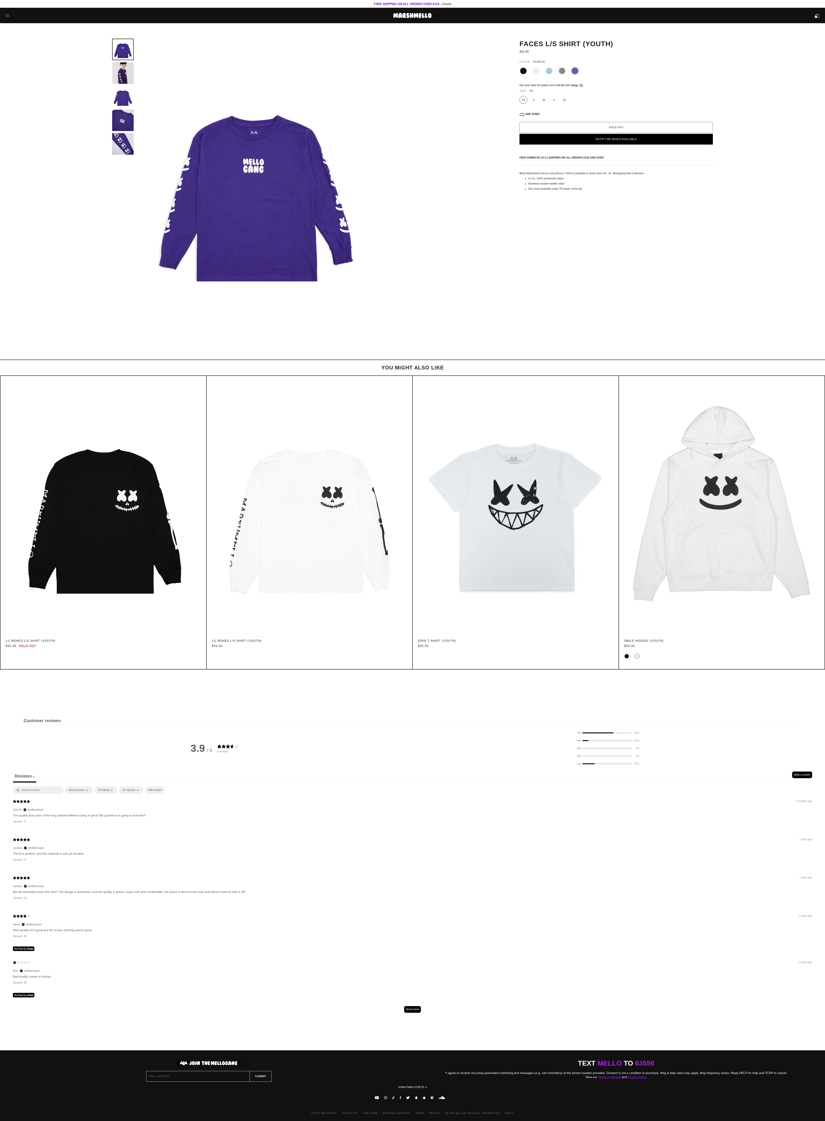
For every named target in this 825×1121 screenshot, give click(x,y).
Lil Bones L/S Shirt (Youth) (30, 640)
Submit (260, 1076)
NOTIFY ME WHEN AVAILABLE (616, 139)
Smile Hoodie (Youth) (644, 640)
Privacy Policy (637, 1077)
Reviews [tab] (25, 776)
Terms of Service (609, 1077)
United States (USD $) (411, 1087)
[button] (608, 732)
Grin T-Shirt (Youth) (437, 640)
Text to (616, 1063)
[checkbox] (155, 790)
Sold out (616, 127)
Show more (412, 1009)
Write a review (802, 774)
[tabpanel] (412, 901)
